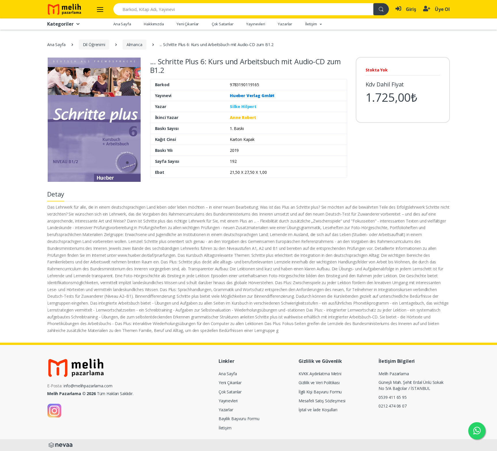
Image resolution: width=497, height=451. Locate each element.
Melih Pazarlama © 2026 (71, 393)
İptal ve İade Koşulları (318, 409)
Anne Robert (243, 117)
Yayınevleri (255, 24)
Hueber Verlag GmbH (252, 95)
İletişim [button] (311, 24)
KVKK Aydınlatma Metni (320, 373)
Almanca (134, 44)
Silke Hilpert (243, 106)
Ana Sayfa (122, 24)
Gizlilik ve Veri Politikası (319, 382)
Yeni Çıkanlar (188, 24)
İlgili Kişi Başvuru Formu (320, 392)
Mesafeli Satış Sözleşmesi (322, 400)
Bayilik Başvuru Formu (239, 418)
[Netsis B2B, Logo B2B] (60, 444)
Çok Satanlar (223, 24)
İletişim (225, 428)
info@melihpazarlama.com (88, 385)
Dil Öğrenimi (94, 44)
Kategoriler (60, 24)
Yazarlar (285, 24)
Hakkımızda (154, 24)
